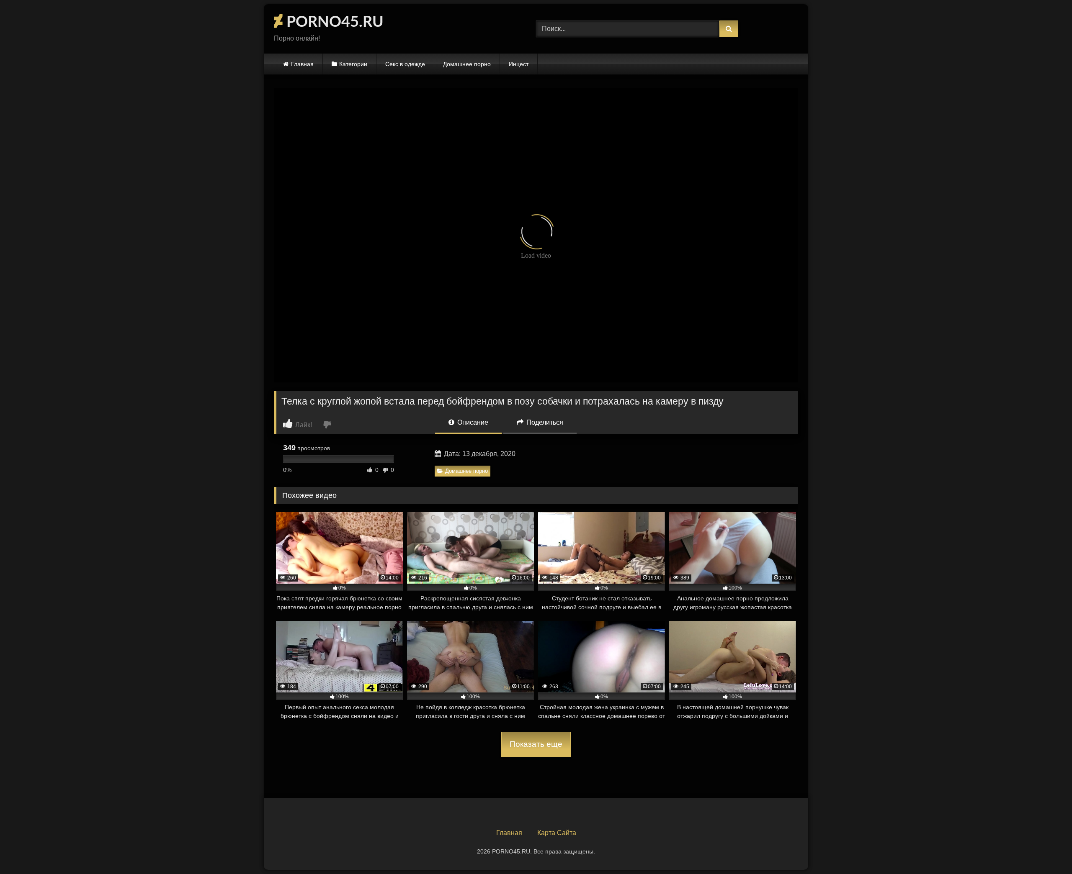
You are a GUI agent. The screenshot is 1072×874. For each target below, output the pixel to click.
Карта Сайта (556, 832)
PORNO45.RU (333, 22)
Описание (472, 422)
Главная (302, 64)
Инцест (518, 64)
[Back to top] (1046, 849)
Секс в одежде (405, 64)
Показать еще (536, 744)
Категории (353, 64)
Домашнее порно (467, 64)
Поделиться (544, 422)
